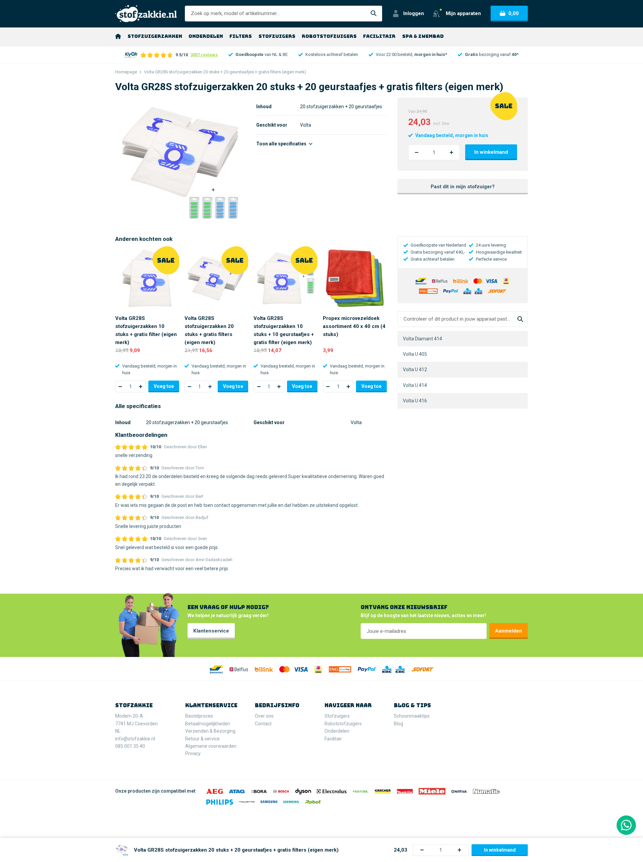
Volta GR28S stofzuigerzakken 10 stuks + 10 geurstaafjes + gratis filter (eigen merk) (284, 330)
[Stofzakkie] (146, 13)
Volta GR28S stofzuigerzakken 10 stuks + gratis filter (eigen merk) (146, 330)
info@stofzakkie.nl (135, 738)
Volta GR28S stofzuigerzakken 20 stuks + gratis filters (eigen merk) (209, 330)
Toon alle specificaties (281, 143)
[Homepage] (118, 36)
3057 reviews (204, 54)
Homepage (126, 71)
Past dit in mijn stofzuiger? (463, 187)
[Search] (520, 319)
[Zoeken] (373, 13)
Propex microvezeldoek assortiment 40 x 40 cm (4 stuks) (354, 326)
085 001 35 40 (130, 746)
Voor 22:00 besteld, (411, 54)
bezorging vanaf (491, 54)
